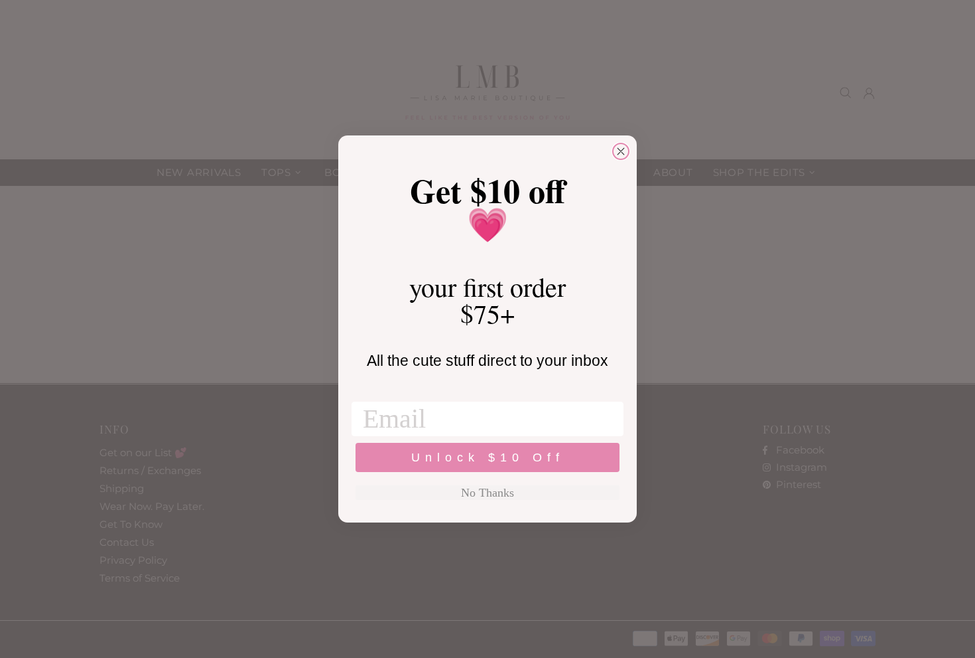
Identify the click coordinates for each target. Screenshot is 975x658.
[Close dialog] (621, 151)
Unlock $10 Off (487, 457)
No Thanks (487, 492)
